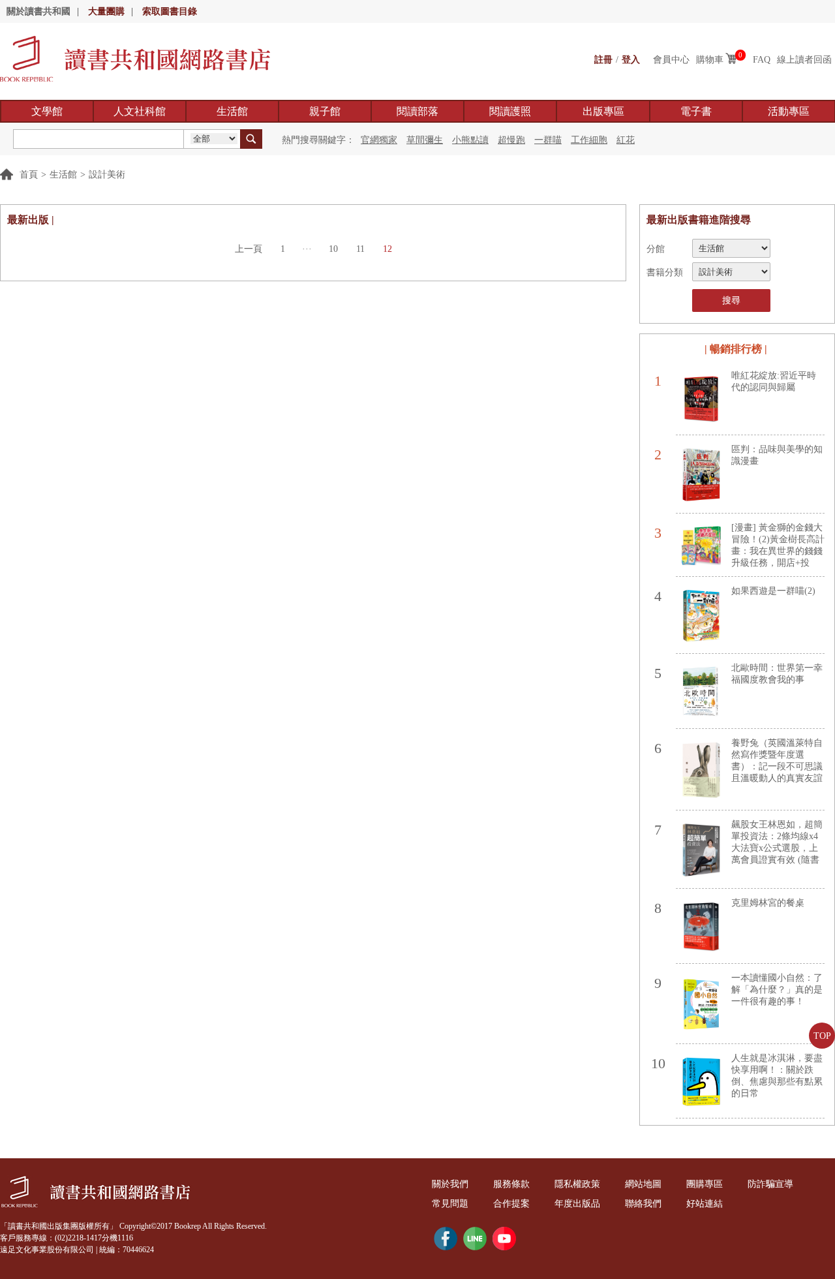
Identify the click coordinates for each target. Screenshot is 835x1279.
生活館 (232, 111)
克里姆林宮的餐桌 (767, 903)
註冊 (603, 60)
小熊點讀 (470, 140)
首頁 (29, 174)
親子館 (325, 111)
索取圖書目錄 (169, 11)
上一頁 (248, 249)
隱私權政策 (577, 1184)
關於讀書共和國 (38, 11)
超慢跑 (511, 140)
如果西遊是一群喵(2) (773, 591)
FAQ (761, 60)
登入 (631, 60)
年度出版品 (577, 1204)
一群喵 (548, 140)
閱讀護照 (510, 111)
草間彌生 (424, 140)
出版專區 (603, 111)
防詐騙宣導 (770, 1184)
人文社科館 (140, 111)
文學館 (47, 111)
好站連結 (704, 1204)
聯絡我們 (643, 1204)
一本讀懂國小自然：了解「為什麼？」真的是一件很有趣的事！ (777, 989)
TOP (822, 1036)
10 (333, 249)
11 (360, 249)
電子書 (696, 111)
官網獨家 (379, 140)
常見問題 (450, 1204)
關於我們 (450, 1184)
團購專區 (704, 1184)
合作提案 (511, 1204)
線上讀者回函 (804, 60)
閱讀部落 (417, 111)
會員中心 (671, 60)
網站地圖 (643, 1184)
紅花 (625, 140)
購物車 (709, 60)
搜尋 (731, 300)
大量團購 (106, 11)
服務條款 (511, 1184)
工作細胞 (589, 140)
